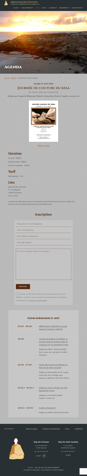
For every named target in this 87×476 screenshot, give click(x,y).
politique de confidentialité (38, 300)
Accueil (15, 8)
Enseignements (63, 8)
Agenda (37, 8)
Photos (67, 429)
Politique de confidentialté (51, 429)
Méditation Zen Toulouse (24, 2)
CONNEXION (79, 429)
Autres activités (76, 8)
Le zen (43, 8)
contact (38, 456)
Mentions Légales (31, 429)
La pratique (52, 8)
